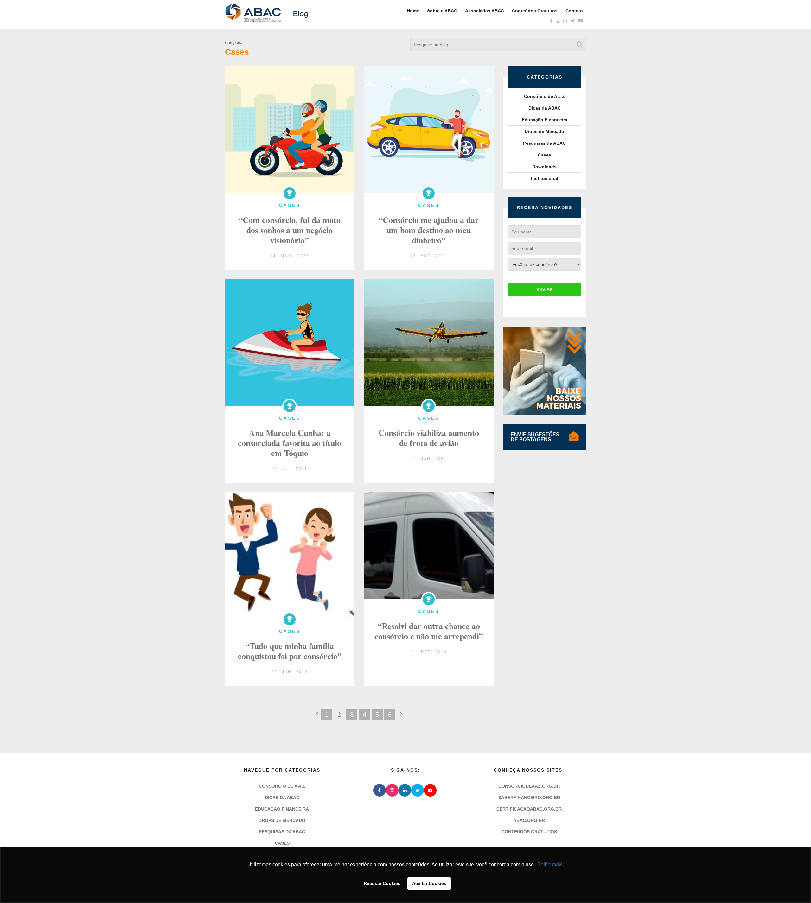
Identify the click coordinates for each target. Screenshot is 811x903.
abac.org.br (529, 820)
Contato (574, 10)
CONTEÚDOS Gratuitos (529, 831)
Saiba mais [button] (550, 864)
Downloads (544, 166)
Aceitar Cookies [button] (429, 883)
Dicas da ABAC (544, 108)
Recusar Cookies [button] (382, 883)
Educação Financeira (544, 119)
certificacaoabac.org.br (529, 808)
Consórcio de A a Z (544, 96)
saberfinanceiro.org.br (529, 797)
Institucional (544, 178)
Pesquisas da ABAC (544, 143)
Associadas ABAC (484, 10)
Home (413, 10)
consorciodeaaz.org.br (529, 786)
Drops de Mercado (544, 131)
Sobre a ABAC (442, 10)
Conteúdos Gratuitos (535, 10)
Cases (544, 154)
